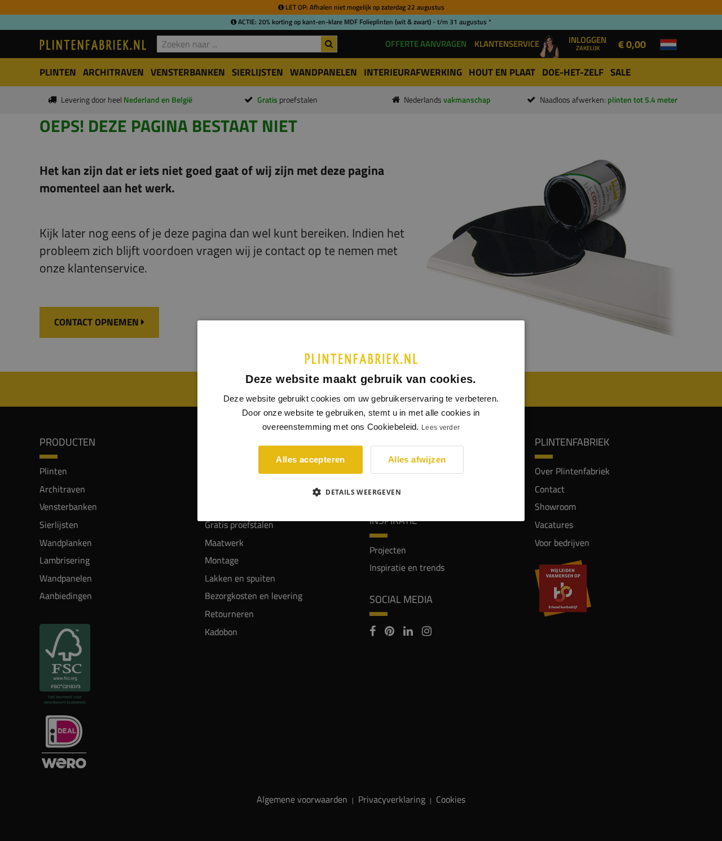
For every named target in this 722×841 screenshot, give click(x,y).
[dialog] (361, 420)
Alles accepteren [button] (310, 459)
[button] (361, 492)
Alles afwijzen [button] (417, 459)
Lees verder (440, 427)
